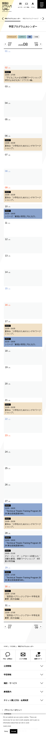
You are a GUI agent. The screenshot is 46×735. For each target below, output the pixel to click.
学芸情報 (12, 646)
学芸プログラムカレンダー (12, 18)
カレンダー (20, 7)
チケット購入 (26, 7)
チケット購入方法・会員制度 (16, 700)
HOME (6, 646)
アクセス (33, 7)
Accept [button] (13, 731)
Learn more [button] (7, 726)
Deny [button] (6, 731)
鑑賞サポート (38, 658)
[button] (2, 18)
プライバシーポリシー (13, 710)
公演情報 (7, 666)
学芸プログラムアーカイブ (30, 18)
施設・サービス (10, 683)
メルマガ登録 (23, 658)
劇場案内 (7, 692)
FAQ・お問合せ (7, 658)
